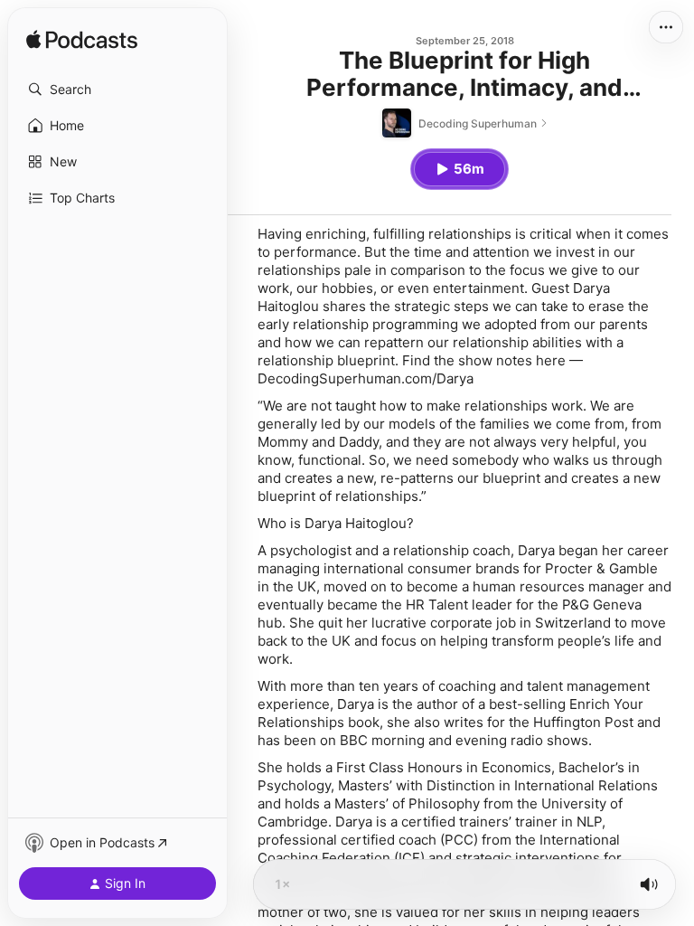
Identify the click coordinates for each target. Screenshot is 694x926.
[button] (117, 89)
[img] (81, 41)
